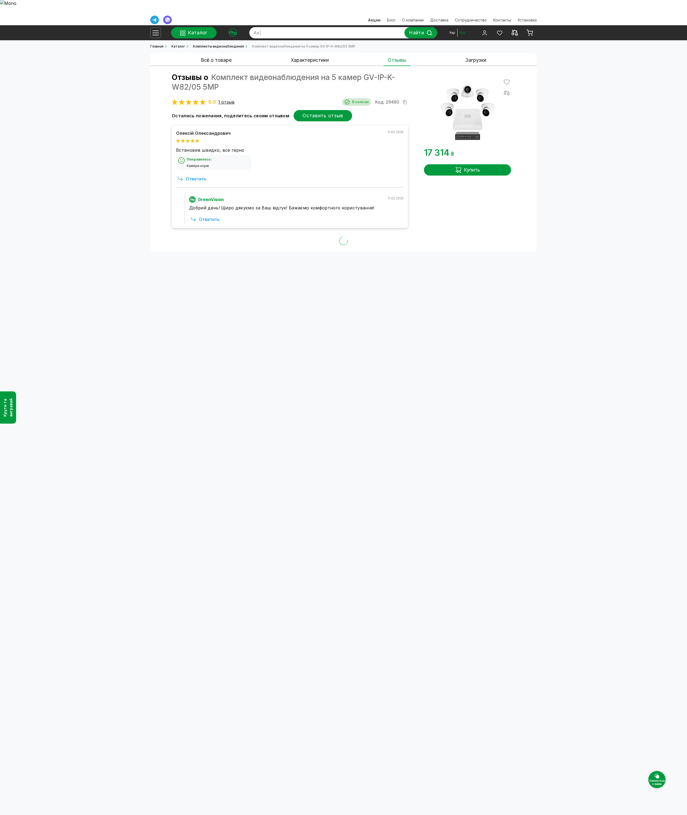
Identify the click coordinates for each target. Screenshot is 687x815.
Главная (156, 46)
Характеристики (310, 60)
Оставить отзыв (322, 115)
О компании (413, 20)
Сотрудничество (471, 20)
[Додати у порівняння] (506, 93)
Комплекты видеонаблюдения (218, 46)
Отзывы (397, 60)
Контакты (502, 20)
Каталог (178, 46)
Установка (527, 20)
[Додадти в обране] (506, 82)
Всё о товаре (216, 60)
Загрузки (475, 60)
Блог (391, 20)
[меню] (155, 32)
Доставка (439, 20)
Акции (374, 20)
